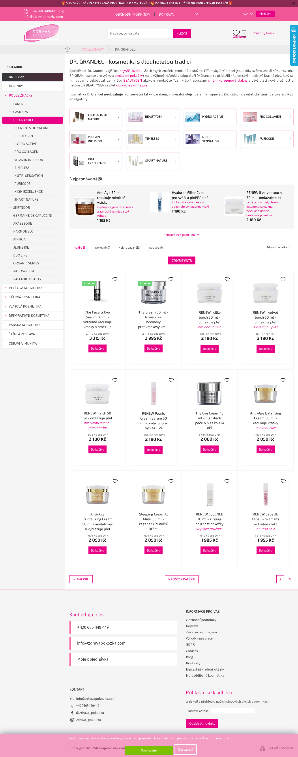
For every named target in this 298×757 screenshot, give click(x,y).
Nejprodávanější (129, 248)
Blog (189, 657)
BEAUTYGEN (23, 136)
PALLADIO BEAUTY (27, 279)
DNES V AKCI (18, 77)
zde (226, 738)
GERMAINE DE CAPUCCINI (32, 215)
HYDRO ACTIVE (25, 143)
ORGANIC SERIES (26, 263)
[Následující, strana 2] (280, 579)
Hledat (181, 33)
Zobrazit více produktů (179, 234)
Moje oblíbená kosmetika (205, 675)
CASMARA (20, 112)
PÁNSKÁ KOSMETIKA (24, 325)
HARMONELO (23, 231)
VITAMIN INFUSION (28, 160)
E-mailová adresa (197, 711)
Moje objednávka (93, 659)
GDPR (190, 644)
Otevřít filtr (181, 260)
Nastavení (185, 749)
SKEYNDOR (21, 207)
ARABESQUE (22, 223)
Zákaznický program (201, 632)
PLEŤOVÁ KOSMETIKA (25, 288)
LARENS (19, 104)
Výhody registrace (199, 638)
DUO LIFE (20, 255)
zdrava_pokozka (88, 719)
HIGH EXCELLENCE (28, 191)
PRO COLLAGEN (26, 151)
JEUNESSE (21, 247)
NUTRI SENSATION (28, 175)
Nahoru (83, 579)
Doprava (166, 14)
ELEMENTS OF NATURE (31, 128)
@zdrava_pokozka (90, 712)
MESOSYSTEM (23, 271)
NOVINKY (16, 86)
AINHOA (19, 239)
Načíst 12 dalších (181, 579)
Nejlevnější (102, 248)
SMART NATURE (26, 199)
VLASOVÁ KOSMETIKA (25, 306)
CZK (246, 14)
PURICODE (22, 183)
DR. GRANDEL (23, 120)
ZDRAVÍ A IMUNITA (23, 343)
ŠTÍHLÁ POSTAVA (22, 334)
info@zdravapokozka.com (101, 643)
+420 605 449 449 (93, 628)
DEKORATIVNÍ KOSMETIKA (29, 315)
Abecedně (156, 248)
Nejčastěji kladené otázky (205, 669)
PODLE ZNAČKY (20, 95)
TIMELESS (22, 167)
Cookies (192, 651)
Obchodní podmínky (132, 14)
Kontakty (193, 663)
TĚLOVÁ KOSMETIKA (24, 297)
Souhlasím (149, 750)
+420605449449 (87, 705)
